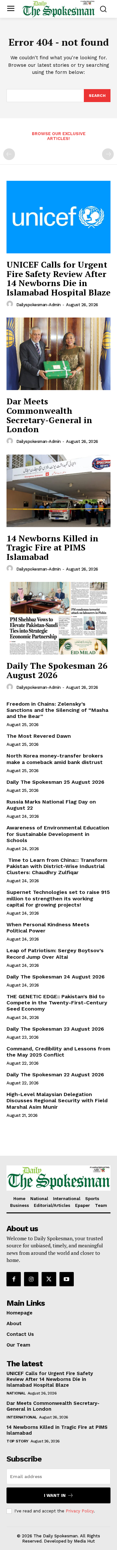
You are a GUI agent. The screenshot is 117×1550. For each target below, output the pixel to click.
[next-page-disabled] (108, 154)
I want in (55, 1495)
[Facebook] (13, 1279)
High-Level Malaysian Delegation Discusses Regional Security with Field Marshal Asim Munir (57, 1100)
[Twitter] (49, 1279)
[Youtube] (66, 1279)
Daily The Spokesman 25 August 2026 (55, 782)
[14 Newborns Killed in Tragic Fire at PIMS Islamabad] (58, 491)
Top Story (17, 1441)
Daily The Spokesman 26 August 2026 (57, 670)
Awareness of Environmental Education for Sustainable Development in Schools (57, 834)
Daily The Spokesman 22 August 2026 (55, 1074)
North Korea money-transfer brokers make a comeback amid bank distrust (54, 759)
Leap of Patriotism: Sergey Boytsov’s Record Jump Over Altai (55, 953)
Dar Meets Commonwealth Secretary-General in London (49, 415)
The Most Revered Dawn (38, 736)
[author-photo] (10, 304)
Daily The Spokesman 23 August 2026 (55, 1029)
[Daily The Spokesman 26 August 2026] (58, 618)
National (15, 1393)
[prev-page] (9, 154)
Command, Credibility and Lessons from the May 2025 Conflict (58, 1052)
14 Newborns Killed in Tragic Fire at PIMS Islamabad (52, 547)
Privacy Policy (80, 1511)
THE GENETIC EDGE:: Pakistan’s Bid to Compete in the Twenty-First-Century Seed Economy (56, 1002)
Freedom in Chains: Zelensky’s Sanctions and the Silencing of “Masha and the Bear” (57, 710)
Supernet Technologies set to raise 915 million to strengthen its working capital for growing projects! (58, 898)
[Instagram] (31, 1279)
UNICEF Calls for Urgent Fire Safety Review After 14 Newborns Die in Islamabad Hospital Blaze (58, 278)
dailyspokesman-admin (38, 304)
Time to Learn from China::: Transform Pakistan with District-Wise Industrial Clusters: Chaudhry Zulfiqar (56, 866)
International (21, 1417)
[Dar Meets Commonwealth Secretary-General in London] (58, 354)
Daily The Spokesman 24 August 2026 (55, 977)
